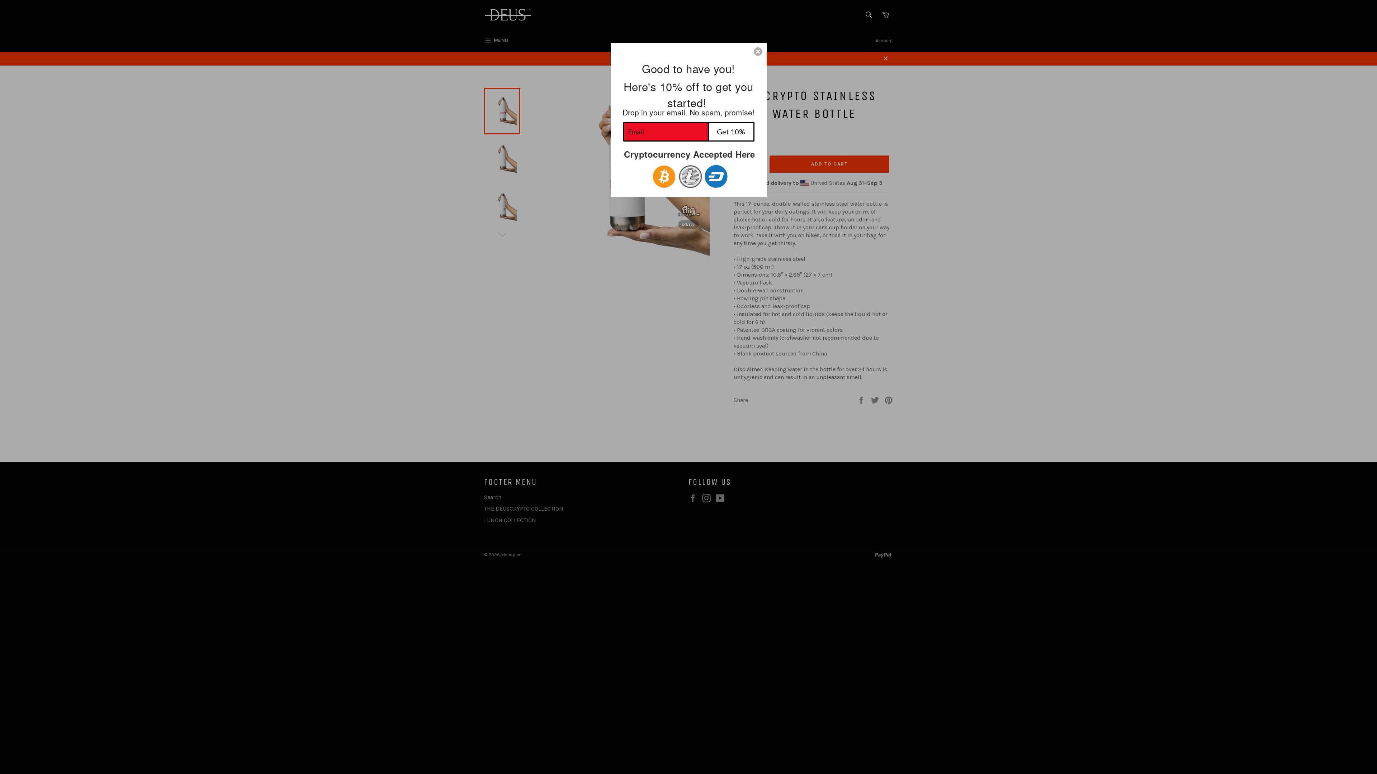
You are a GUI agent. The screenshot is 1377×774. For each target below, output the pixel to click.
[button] (758, 51)
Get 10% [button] (731, 131)
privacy (688, 224)
